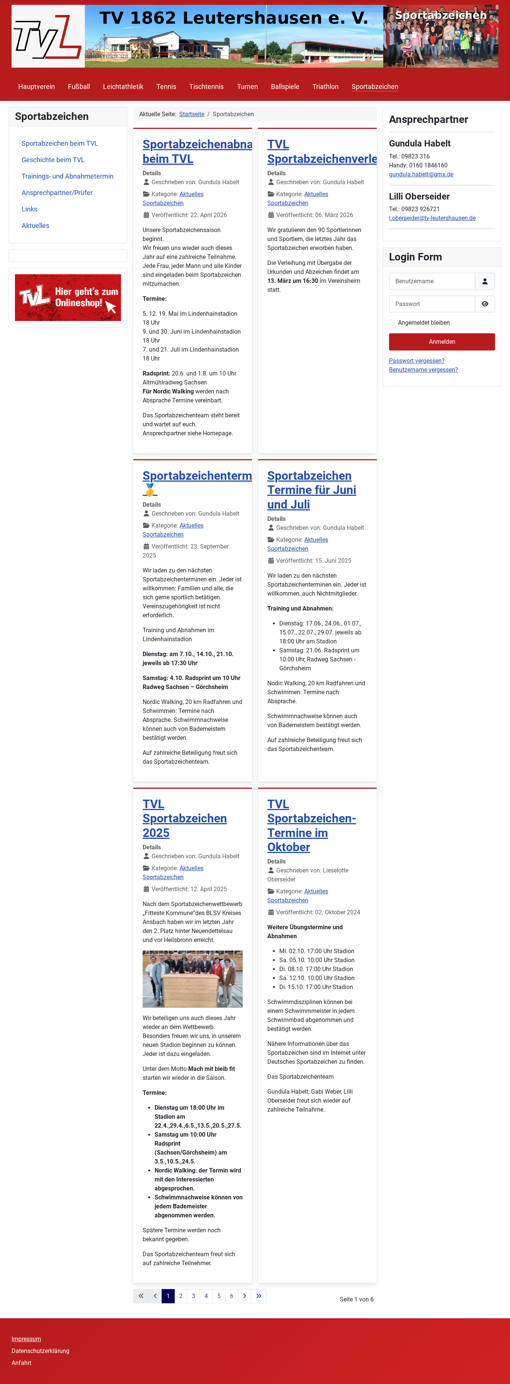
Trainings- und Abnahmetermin (67, 176)
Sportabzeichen (375, 86)
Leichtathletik (123, 86)
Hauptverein (36, 86)
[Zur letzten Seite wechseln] (259, 1296)
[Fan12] (68, 296)
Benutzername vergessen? (423, 369)
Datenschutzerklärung (40, 1350)
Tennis (166, 86)
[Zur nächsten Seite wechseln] (244, 1296)
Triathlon (325, 86)
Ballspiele (285, 86)
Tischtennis (206, 86)
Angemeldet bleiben (424, 322)
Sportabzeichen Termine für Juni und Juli (311, 490)
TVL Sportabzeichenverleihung (337, 151)
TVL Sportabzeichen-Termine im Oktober (311, 825)
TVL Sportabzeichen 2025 (185, 818)
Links (29, 209)
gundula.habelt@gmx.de (421, 174)
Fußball (79, 86)
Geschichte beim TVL (53, 160)
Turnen (247, 86)
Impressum (26, 1339)
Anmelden (442, 341)
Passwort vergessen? (417, 360)
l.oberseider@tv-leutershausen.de (432, 218)
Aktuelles (35, 225)
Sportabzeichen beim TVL (60, 143)
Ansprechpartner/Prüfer (57, 193)
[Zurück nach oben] (497, 1370)
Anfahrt (21, 1362)
